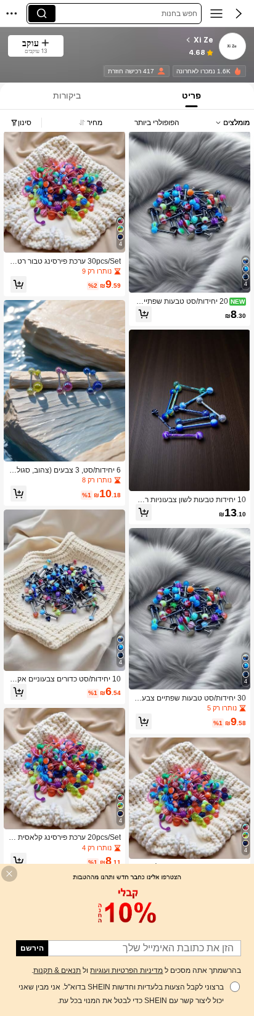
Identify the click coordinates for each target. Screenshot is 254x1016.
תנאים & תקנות (57, 970)
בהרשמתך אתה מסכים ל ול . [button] (136, 970)
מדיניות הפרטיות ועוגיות (126, 970)
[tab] (192, 96)
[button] (238, 13)
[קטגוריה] (216, 13)
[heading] (142, 40)
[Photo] (237, 71)
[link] (231, 46)
